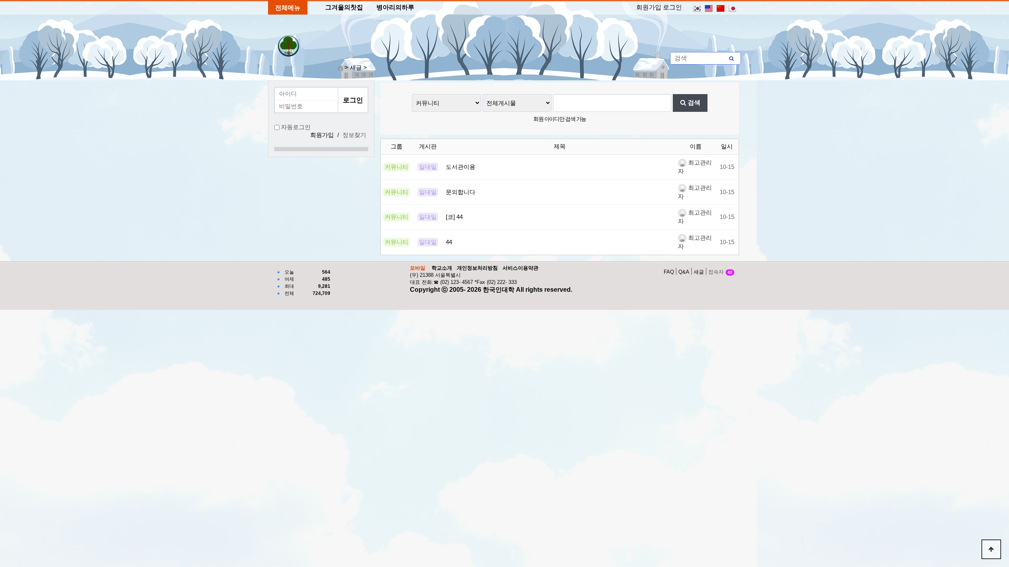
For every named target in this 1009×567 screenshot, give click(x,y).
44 (449, 242)
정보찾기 (354, 135)
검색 (693, 102)
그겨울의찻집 (344, 7)
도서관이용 (460, 167)
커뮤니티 (396, 167)
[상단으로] (991, 549)
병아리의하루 (395, 7)
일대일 (428, 167)
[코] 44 (454, 217)
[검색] (731, 58)
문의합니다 (460, 192)
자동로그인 (296, 127)
